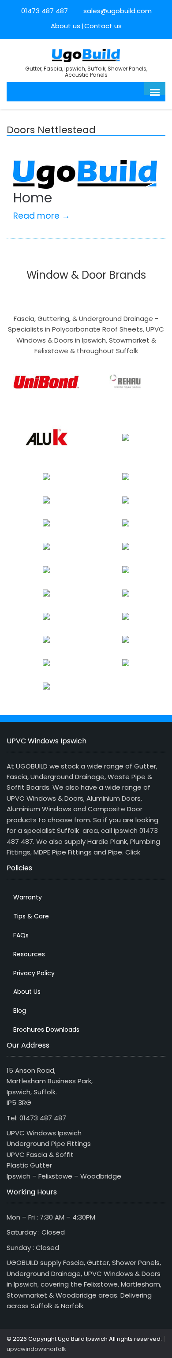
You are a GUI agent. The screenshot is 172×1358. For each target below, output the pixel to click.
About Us (27, 991)
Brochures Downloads (46, 1029)
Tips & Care (31, 916)
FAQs (21, 935)
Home (32, 197)
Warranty (27, 897)
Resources (29, 954)
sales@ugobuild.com (117, 10)
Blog (19, 1010)
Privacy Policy (34, 973)
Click (132, 852)
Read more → (41, 216)
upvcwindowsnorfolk (36, 1349)
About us (65, 25)
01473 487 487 (44, 10)
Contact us (103, 25)
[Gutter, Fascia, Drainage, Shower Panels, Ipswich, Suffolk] (86, 54)
